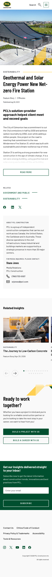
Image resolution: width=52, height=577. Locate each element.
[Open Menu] (46, 5)
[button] (23, 370)
